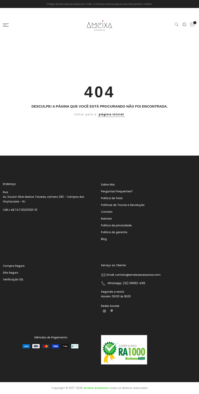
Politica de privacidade (116, 225)
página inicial (111, 114)
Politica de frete (112, 198)
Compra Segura (13, 266)
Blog (104, 239)
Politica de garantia (114, 232)
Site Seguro (10, 273)
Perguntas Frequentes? (117, 191)
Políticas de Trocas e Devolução (123, 205)
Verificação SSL (13, 279)
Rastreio (106, 219)
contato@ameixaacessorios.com (138, 275)
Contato (107, 212)
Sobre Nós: (108, 184)
